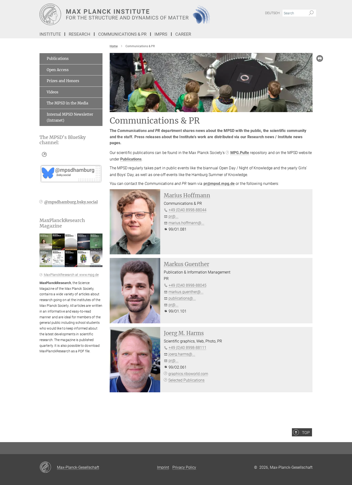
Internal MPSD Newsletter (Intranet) (70, 117)
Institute (50, 34)
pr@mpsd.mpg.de (219, 183)
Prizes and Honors (63, 81)
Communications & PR (122, 34)
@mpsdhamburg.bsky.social (71, 202)
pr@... (173, 216)
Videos (52, 92)
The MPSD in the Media (67, 103)
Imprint (163, 467)
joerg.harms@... (182, 354)
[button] (98, 263)
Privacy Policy (184, 467)
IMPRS (160, 34)
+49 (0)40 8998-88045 (187, 285)
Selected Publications (186, 380)
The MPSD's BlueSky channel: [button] (63, 140)
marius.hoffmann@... (186, 223)
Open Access (58, 70)
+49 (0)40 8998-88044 (187, 210)
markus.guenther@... (186, 292)
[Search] (311, 13)
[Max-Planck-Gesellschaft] (48, 467)
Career (183, 34)
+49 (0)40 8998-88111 (187, 347)
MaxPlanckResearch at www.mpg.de (71, 275)
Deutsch (272, 13)
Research (79, 34)
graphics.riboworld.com (188, 373)
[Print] (319, 58)
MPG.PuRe (239, 152)
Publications (131, 159)
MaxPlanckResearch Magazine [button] (62, 223)
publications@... (182, 298)
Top (306, 432)
